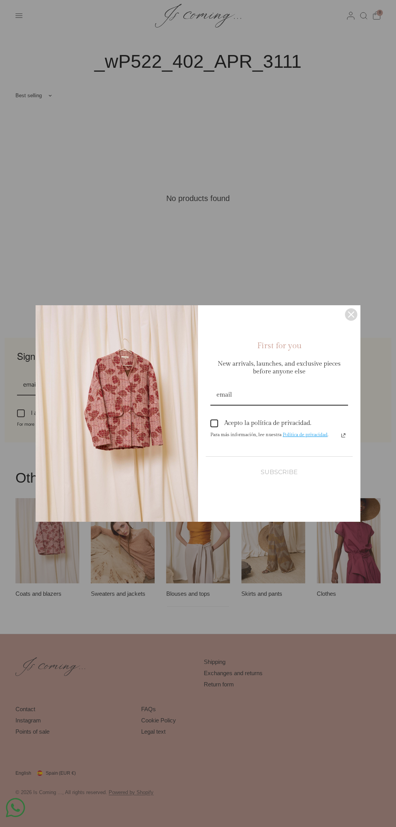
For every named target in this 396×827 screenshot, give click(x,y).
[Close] (351, 314)
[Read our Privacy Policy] (343, 435)
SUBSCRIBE (279, 472)
